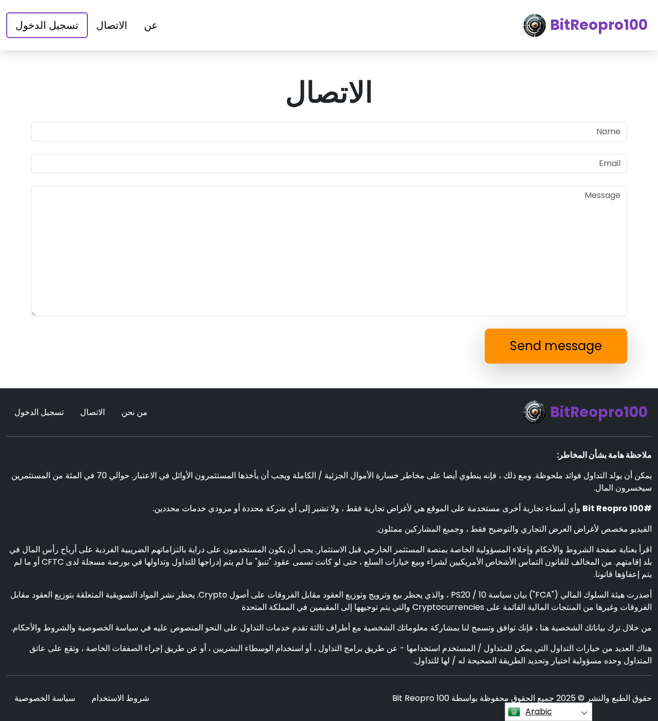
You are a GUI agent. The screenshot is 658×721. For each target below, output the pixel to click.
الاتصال (111, 25)
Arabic (538, 711)
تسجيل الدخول (47, 25)
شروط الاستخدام (120, 698)
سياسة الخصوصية (44, 698)
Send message (556, 345)
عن (151, 25)
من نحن (134, 412)
